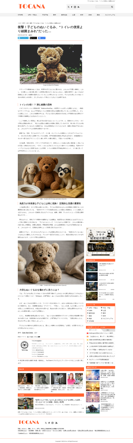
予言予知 (45, 15)
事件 (104, 313)
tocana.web (41, 354)
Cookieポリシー (23, 433)
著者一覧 (38, 430)
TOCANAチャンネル (42, 356)
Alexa (49, 85)
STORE (91, 321)
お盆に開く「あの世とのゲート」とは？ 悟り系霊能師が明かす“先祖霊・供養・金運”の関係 (108, 373)
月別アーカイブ (46, 430)
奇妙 (90, 318)
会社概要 (31, 430)
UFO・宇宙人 (93, 308)
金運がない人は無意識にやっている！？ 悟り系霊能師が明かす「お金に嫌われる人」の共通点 (108, 385)
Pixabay (56, 85)
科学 (104, 316)
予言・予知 (106, 308)
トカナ (19, 23)
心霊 (104, 310)
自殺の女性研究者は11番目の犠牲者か (100, 339)
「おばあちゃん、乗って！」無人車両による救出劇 (102, 336)
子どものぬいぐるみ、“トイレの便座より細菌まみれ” (47, 23)
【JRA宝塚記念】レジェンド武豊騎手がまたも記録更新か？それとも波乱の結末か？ (107, 406)
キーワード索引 (57, 430)
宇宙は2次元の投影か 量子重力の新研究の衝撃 (102, 343)
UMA (90, 310)
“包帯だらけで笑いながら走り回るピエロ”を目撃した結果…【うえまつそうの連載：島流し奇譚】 (58, 401)
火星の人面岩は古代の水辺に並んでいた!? (102, 356)
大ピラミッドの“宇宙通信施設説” (99, 359)
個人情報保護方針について (102, 430)
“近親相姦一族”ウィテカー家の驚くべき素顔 (102, 363)
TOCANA (32, 6)
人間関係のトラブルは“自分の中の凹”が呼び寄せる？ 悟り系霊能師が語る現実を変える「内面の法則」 (108, 396)
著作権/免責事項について (36, 433)
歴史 (90, 316)
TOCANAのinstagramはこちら (75, 7)
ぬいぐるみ (30, 336)
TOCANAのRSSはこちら (78, 7)
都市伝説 (92, 313)
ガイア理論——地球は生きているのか (100, 349)
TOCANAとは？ (22, 430)
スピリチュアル (108, 318)
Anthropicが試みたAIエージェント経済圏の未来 (102, 333)
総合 (108, 330)
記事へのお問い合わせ (69, 430)
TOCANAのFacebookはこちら (72, 7)
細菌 (39, 336)
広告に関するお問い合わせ (85, 430)
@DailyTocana (40, 350)
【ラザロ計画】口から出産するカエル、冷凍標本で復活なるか (106, 294)
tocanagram (41, 352)
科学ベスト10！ (93, 330)
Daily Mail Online (27, 332)
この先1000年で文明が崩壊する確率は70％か (102, 346)
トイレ (35, 336)
